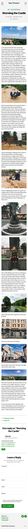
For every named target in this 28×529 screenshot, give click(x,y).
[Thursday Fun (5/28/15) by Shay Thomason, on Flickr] (14, 35)
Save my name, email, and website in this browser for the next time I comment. (12, 501)
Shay (10, 16)
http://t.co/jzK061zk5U (8, 444)
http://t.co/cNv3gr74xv (8, 446)
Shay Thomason (14, 3)
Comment (4, 466)
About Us (4, 516)
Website (3, 493)
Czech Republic (15, 9)
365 (9, 9)
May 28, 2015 (18, 16)
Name (3, 480)
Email (3, 486)
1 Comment (15, 19)
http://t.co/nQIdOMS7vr (8, 443)
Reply (3, 449)
